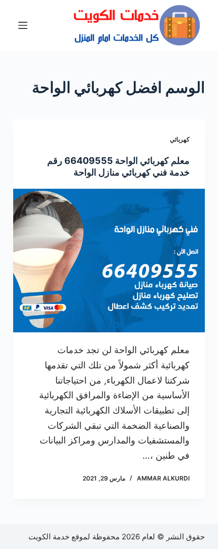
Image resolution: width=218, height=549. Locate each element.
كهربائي (180, 139)
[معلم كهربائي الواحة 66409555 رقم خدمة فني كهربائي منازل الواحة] (109, 261)
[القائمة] (22, 25)
